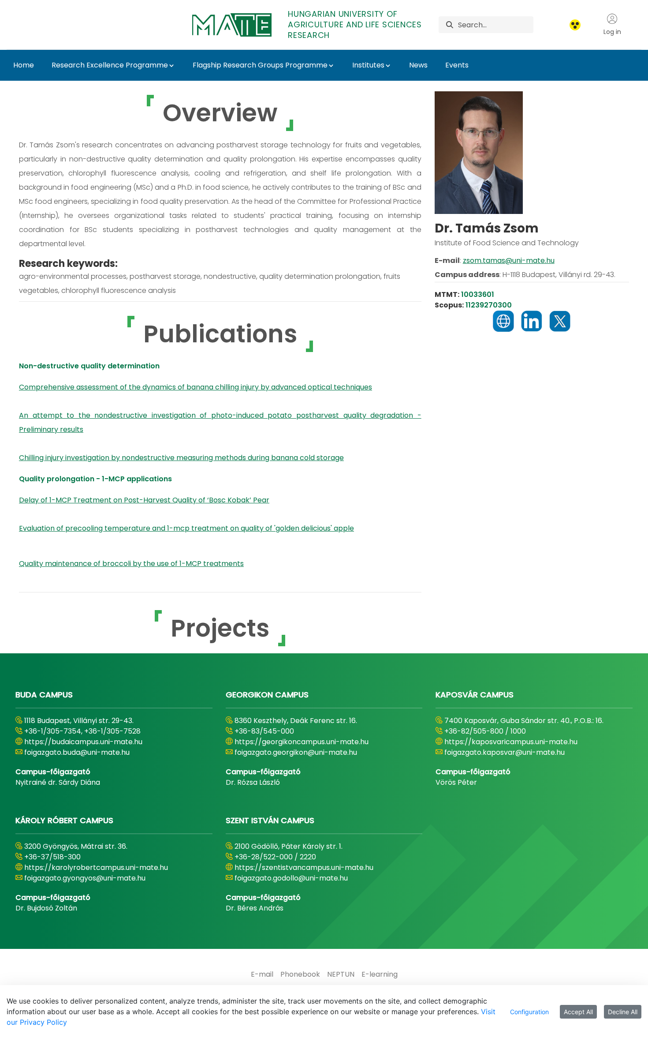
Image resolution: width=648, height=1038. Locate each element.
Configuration (529, 1012)
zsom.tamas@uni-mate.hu (509, 260)
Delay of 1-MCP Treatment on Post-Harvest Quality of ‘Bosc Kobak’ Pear (144, 500)
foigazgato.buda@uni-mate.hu (77, 752)
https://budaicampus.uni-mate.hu (83, 742)
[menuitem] (262, 974)
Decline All (622, 1012)
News (418, 65)
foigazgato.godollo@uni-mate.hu (291, 878)
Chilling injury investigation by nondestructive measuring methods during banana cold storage (181, 458)
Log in (612, 31)
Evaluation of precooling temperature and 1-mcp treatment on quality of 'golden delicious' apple (186, 528)
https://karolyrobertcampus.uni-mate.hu (96, 867)
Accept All (578, 1012)
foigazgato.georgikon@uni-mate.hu (296, 752)
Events (457, 65)
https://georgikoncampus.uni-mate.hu (302, 742)
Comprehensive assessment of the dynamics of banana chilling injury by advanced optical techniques (195, 387)
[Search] (450, 25)
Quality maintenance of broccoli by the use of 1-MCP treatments (131, 563)
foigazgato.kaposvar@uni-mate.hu (504, 752)
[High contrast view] (575, 25)
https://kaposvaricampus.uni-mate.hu (510, 742)
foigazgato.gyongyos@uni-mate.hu (84, 878)
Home (23, 65)
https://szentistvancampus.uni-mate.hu (304, 867)
